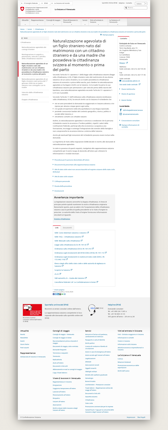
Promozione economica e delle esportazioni (128, 366)
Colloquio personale (62, 181)
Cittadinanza (39, 29)
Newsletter (24, 338)
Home (22, 29)
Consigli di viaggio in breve (62, 338)
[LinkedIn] (58, 294)
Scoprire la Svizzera (62, 270)
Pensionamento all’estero (61, 395)
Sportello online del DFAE (56, 305)
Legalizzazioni (90, 358)
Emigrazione (57, 385)
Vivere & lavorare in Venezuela (70, 21)
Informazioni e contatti (126, 338)
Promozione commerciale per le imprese (99, 406)
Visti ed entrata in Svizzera (96, 21)
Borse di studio (90, 381)
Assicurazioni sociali (92, 365)
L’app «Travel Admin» (60, 373)
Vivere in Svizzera (124, 341)
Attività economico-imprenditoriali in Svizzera (131, 349)
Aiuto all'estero (58, 363)
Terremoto (56, 356)
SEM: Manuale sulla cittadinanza (67, 241)
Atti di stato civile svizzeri (64, 176)
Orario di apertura (128, 94)
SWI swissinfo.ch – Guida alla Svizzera (69, 278)
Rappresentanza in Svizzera (62, 382)
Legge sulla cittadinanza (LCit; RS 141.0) (70, 245)
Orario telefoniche (128, 89)
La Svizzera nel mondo (62, 3)
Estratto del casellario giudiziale (96, 375)
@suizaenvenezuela (130, 114)
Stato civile (89, 403)
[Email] (64, 294)
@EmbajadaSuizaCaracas (133, 110)
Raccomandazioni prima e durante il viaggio (65, 342)
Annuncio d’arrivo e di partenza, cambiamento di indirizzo (96, 336)
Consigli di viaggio (53, 20)
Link (55, 228)
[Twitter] (56, 294)
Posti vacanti (24, 348)
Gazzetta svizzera (91, 397)
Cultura (120, 359)
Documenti (67, 228)
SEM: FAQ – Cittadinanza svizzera (68, 237)
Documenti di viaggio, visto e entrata (65, 346)
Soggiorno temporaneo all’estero (64, 388)
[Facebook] (54, 294)
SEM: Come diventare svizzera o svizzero (70, 233)
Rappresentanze (37, 20)
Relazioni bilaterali (124, 362)
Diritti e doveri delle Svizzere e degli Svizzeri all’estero (65, 409)
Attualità (25, 20)
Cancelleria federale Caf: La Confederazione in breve (75, 282)
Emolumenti (59, 191)
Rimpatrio (56, 398)
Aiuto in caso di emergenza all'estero (98, 352)
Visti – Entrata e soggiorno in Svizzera (131, 334)
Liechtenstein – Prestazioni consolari (97, 385)
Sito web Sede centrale (128, 84)
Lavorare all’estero (59, 392)
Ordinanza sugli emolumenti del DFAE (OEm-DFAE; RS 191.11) (79, 253)
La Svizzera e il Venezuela (114, 21)
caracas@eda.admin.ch (131, 81)
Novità (22, 334)
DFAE (46, 3)
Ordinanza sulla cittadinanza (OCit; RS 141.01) (73, 249)
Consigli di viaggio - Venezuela (63, 334)
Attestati (88, 362)
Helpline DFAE (114, 305)
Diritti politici (90, 343)
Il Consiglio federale (31, 3)
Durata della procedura (63, 186)
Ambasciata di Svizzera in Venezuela (32, 357)
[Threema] (60, 294)
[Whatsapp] (62, 294)
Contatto (122, 38)
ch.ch (57, 274)
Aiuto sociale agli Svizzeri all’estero (97, 355)
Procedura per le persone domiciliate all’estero (72, 160)
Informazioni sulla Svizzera (127, 344)
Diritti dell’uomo (123, 371)
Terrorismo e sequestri (60, 353)
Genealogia (89, 378)
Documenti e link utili (60, 366)
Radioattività (57, 359)
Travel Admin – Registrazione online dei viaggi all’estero (99, 389)
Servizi (85, 20)
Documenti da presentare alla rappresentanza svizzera (75, 165)
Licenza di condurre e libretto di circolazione (96, 348)
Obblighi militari (91, 371)
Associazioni (57, 405)
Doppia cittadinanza (62, 219)
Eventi (22, 341)
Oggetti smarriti (90, 368)
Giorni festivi (126, 100)
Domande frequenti (59, 350)
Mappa (122, 63)
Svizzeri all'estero (59, 401)
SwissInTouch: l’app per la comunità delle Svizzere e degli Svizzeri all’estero (99, 411)
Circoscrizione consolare (130, 120)
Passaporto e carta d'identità (95, 340)
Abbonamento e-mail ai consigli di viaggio (67, 369)
